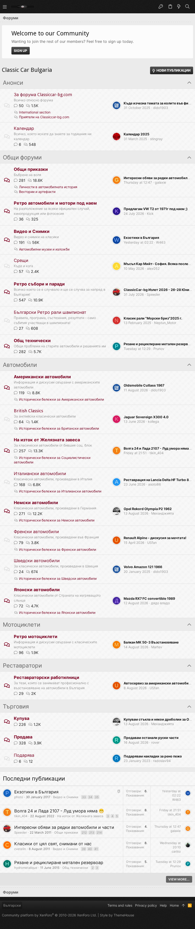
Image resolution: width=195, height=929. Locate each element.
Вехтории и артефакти (37, 192)
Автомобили (20, 365)
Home (174, 905)
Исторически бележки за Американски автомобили (61, 399)
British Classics (28, 410)
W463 (161, 242)
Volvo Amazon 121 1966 (143, 567)
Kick (150, 213)
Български (12, 905)
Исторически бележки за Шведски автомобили (58, 578)
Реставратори (22, 665)
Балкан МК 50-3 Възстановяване (151, 642)
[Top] (183, 905)
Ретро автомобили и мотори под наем (55, 203)
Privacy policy (146, 905)
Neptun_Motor (165, 323)
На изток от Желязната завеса (47, 439)
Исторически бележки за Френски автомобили (57, 549)
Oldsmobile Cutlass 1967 (144, 385)
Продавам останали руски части (151, 738)
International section (34, 112)
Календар (24, 128)
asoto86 (154, 484)
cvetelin (20, 849)
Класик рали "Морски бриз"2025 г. (153, 318)
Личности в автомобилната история (48, 187)
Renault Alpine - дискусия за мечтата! (155, 538)
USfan (152, 543)
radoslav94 (162, 761)
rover (155, 742)
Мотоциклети (21, 624)
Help (163, 905)
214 (99, 832)
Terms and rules (119, 905)
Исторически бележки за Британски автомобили (59, 428)
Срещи (21, 260)
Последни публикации (34, 778)
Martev (156, 647)
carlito (176, 851)
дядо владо (160, 603)
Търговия (16, 706)
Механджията (162, 513)
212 (84, 832)
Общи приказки (31, 169)
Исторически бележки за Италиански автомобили (60, 491)
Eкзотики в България (141, 238)
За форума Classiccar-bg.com (43, 94)
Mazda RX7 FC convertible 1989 (149, 598)
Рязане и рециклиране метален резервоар (58, 862)
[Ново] (179, 6)
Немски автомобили (36, 502)
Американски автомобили (42, 376)
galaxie (160, 182)
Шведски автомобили (37, 560)
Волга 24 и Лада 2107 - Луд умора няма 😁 (59, 810)
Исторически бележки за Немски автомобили (56, 520)
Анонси (13, 82)
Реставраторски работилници (46, 677)
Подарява (24, 755)
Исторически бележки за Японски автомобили (57, 612)
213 (91, 832)
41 (96, 849)
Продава (23, 736)
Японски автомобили (37, 589)
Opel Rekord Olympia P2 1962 (148, 509)
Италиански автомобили (40, 473)
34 (90, 797)
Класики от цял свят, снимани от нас (53, 843)
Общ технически (32, 340)
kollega (153, 421)
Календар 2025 (136, 134)
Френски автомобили (36, 531)
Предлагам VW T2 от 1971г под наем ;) (156, 209)
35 (96, 797)
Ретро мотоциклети (35, 636)
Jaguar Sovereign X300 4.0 (146, 417)
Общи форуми (22, 157)
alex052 (153, 268)
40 (90, 849)
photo (18, 797)
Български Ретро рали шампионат (50, 312)
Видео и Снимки (31, 231)
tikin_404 (157, 453)
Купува (21, 718)
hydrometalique (25, 868)
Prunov (158, 349)
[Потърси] (187, 6)
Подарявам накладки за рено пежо (153, 756)
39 (83, 849)
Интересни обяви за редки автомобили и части (64, 827)
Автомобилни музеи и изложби (44, 249)
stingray (156, 139)
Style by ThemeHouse (117, 915)
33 (84, 797)
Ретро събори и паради (39, 283)
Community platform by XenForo (49, 915)
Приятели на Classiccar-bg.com (44, 117)
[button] (5, 6)
